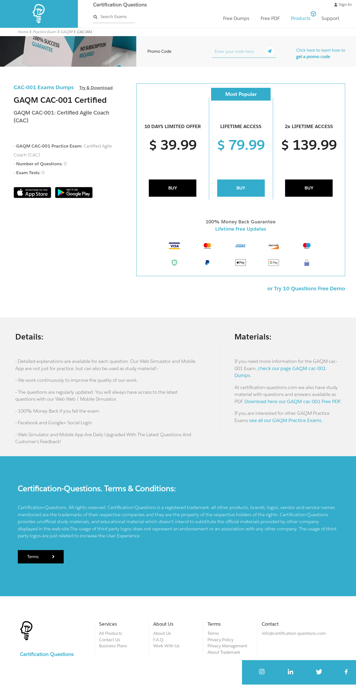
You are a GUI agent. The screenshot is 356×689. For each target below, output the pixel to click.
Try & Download (96, 88)
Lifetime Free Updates (240, 229)
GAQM (66, 31)
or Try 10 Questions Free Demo (306, 288)
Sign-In (345, 4)
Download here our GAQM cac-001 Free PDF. (292, 401)
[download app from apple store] (33, 196)
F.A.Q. (158, 639)
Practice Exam (44, 31)
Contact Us (109, 639)
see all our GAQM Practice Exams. (286, 420)
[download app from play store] (74, 196)
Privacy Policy (220, 639)
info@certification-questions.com (294, 633)
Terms (33, 556)
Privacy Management (227, 645)
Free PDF (270, 18)
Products (300, 18)
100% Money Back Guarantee (241, 222)
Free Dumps (236, 18)
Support (330, 18)
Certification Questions (120, 4)
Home (23, 31)
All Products (110, 633)
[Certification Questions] (39, 26)
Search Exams (113, 16)
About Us (162, 633)
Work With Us (166, 645)
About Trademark (223, 652)
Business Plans (113, 645)
